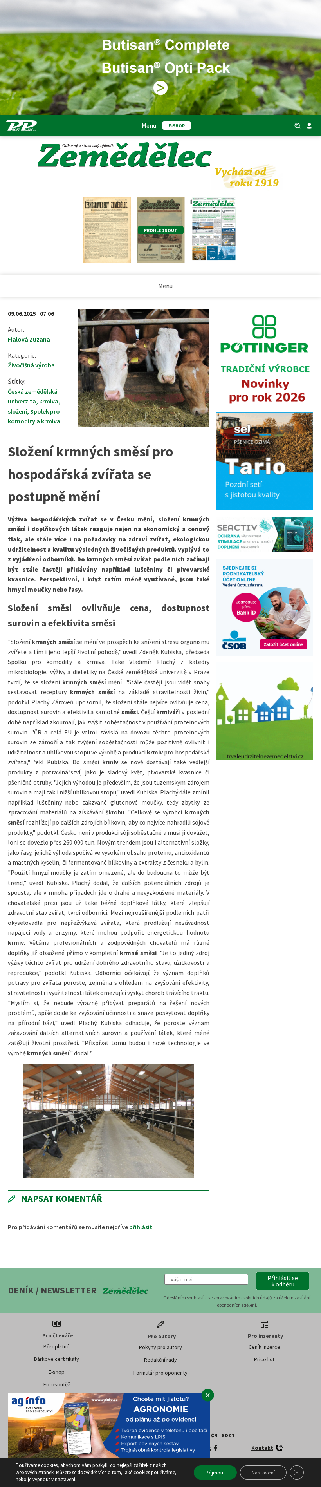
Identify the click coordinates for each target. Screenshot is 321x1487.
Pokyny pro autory (160, 1347)
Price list (264, 1359)
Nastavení (263, 1472)
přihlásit (140, 1227)
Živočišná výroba (31, 365)
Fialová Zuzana (29, 339)
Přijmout (215, 1472)
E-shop (57, 1371)
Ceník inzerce (264, 1346)
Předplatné (56, 1346)
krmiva (48, 401)
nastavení (65, 1479)
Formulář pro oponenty (160, 1372)
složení (17, 411)
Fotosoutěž (56, 1384)
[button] (282, 1281)
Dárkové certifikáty (56, 1358)
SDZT (228, 1435)
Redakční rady (160, 1359)
